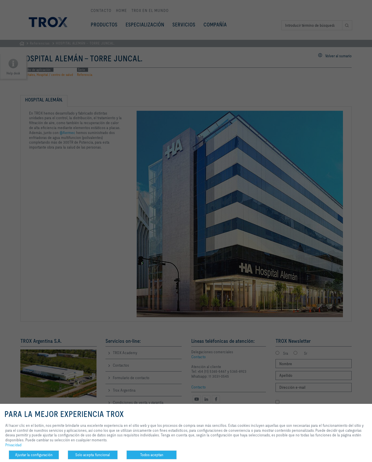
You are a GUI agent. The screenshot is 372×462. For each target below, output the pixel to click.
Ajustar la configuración (34, 454)
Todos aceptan (151, 454)
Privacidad (13, 445)
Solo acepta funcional (92, 454)
